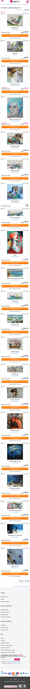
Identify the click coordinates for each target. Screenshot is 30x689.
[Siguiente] (28, 10)
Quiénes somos (4, 596)
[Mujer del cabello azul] (15, 108)
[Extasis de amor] (15, 392)
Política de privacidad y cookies (8, 650)
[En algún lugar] (15, 344)
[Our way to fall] (15, 319)
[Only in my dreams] (15, 212)
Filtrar (2, 11)
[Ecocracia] (15, 46)
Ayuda (2, 638)
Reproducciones (4, 614)
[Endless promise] (15, 164)
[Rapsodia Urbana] (15, 139)
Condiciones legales (5, 647)
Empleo (2, 599)
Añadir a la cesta (15, 35)
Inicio (2, 4)
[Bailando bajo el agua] (15, 452)
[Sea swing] (15, 296)
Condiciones (19, 663)
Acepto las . (11, 661)
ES (11, 679)
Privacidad (14, 663)
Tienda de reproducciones (6, 645)
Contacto (3, 640)
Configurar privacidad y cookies (8, 652)
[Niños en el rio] (15, 557)
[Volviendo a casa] (15, 75)
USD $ (15, 679)
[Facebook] (24, 686)
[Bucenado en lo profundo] (15, 529)
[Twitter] (20, 686)
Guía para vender (4, 627)
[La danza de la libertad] (15, 505)
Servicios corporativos (6, 617)
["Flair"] (15, 242)
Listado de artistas (5, 643)
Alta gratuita (3, 625)
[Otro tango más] (15, 192)
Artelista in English (5, 601)
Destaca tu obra (4, 630)
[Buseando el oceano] (15, 481)
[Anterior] (25, 10)
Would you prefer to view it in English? (21, 586)
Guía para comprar (5, 612)
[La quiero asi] (15, 368)
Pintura (11, 4)
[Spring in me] (15, 20)
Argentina (15, 4)
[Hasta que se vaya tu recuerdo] (15, 273)
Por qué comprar (4, 609)
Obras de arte (6, 4)
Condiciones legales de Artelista (13, 661)
